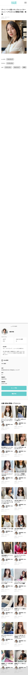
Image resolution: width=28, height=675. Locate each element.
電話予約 (14, 394)
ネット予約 (14, 388)
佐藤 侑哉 (11, 332)
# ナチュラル (10, 63)
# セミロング (10, 59)
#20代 (24, 67)
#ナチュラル (8, 67)
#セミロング (16, 67)
